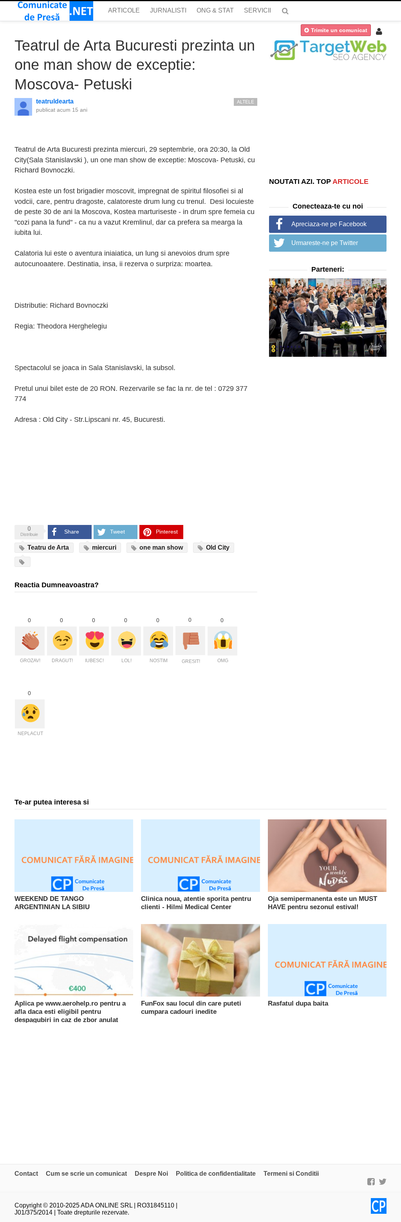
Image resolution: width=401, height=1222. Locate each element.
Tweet (117, 531)
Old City (216, 547)
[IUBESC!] (94, 640)
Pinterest (167, 531)
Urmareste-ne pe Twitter (324, 243)
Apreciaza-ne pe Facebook (329, 224)
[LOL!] (126, 640)
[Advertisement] (328, 118)
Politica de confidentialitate (216, 1173)
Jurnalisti (168, 10)
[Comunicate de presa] (53, 11)
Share (71, 531)
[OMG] (222, 640)
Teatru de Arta (47, 547)
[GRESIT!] (190, 640)
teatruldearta (55, 101)
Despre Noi (151, 1173)
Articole (124, 10)
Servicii (257, 10)
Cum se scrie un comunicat (86, 1173)
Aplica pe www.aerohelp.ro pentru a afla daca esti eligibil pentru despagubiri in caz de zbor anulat (70, 1012)
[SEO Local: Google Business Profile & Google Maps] (328, 49)
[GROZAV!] (30, 640)
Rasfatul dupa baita (298, 1003)
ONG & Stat (215, 10)
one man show (160, 547)
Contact (26, 1173)
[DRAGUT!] (62, 640)
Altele (245, 102)
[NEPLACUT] (30, 713)
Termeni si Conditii (291, 1173)
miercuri (103, 547)
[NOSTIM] (158, 640)
